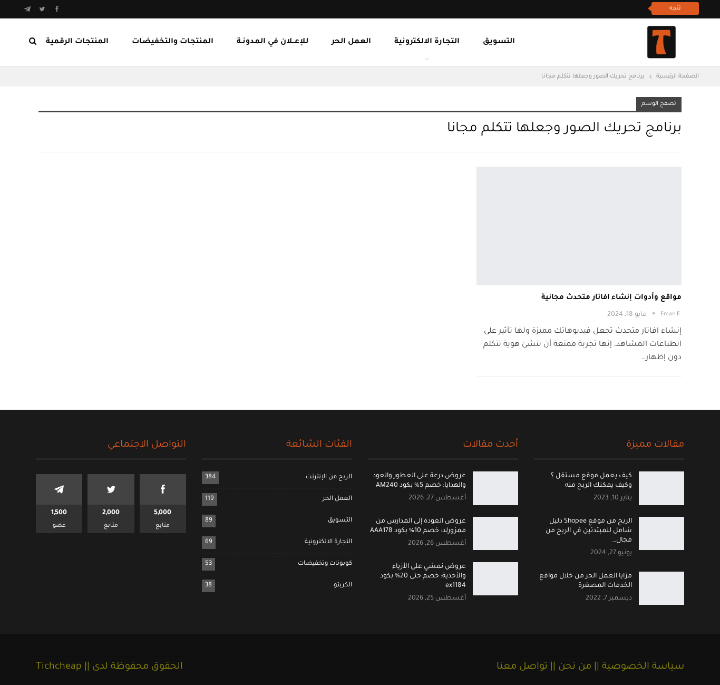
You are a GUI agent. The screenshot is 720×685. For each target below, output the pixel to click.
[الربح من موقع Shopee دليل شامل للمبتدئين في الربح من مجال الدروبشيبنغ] (661, 534)
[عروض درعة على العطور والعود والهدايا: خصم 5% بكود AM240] (495, 488)
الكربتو (343, 585)
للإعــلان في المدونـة (272, 42)
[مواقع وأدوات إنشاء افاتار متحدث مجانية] (579, 226)
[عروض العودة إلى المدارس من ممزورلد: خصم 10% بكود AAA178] (495, 534)
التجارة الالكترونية (427, 42)
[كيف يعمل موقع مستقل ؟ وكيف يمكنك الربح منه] (661, 488)
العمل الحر (351, 42)
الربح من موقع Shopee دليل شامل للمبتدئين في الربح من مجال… (589, 531)
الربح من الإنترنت (329, 477)
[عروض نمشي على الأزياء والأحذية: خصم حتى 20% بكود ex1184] (495, 579)
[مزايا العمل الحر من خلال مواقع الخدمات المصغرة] (661, 588)
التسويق (499, 42)
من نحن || (569, 667)
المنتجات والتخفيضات (172, 42)
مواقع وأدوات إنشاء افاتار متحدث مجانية (611, 298)
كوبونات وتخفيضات (325, 564)
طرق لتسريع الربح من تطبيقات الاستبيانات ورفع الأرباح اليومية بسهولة (524, 8)
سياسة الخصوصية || (637, 667)
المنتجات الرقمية (77, 42)
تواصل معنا (522, 667)
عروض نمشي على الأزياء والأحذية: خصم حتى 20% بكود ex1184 (423, 576)
